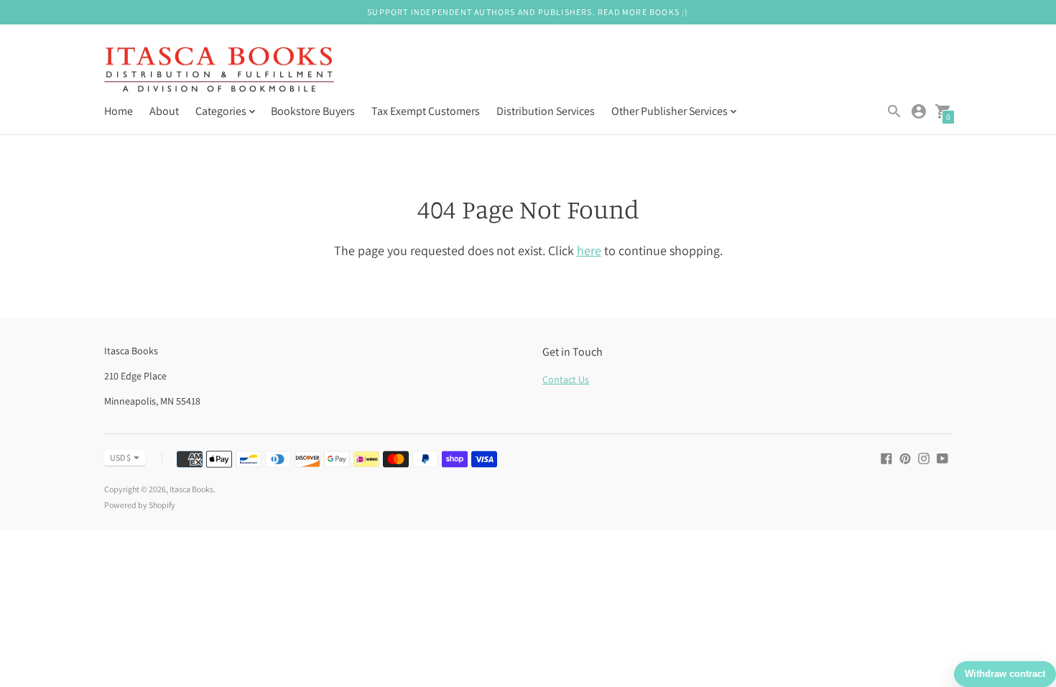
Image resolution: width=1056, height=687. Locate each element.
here (589, 250)
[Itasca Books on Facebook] (886, 457)
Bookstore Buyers (313, 111)
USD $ (120, 457)
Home (118, 111)
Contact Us (565, 379)
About (164, 111)
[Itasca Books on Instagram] (924, 457)
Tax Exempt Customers (425, 111)
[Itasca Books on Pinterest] (905, 457)
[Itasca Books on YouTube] (942, 457)
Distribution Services (545, 111)
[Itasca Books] (219, 71)
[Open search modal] (894, 111)
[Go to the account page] (918, 111)
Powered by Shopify (139, 504)
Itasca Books (191, 489)
